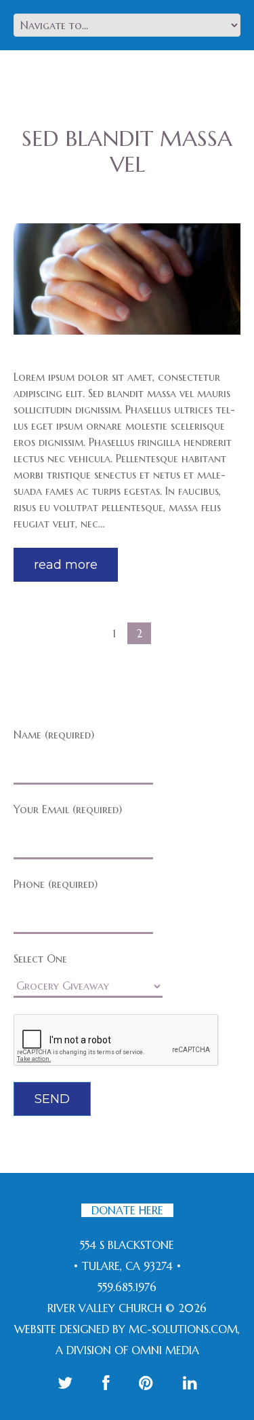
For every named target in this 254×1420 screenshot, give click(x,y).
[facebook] (105, 1383)
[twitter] (65, 1383)
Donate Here (127, 1210)
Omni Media (165, 1350)
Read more (66, 564)
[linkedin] (190, 1383)
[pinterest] (146, 1383)
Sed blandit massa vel (127, 151)
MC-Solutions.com (183, 1329)
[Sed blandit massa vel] (127, 279)
